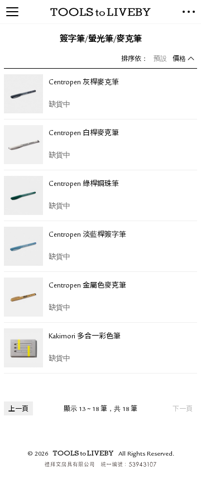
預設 (160, 59)
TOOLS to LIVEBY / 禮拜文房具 (100, 12)
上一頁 (18, 409)
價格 (179, 59)
